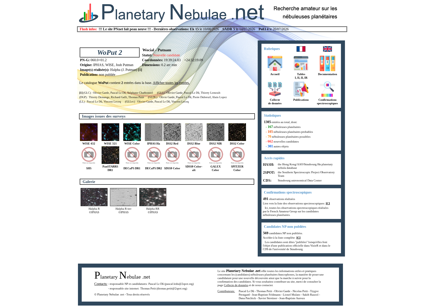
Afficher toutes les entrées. (171, 83)
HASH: (268, 164)
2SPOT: (268, 172)
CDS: (266, 180)
